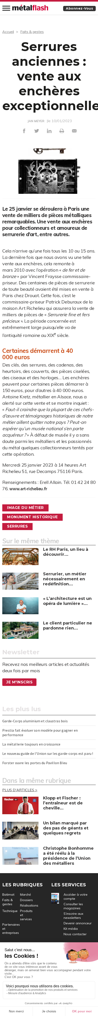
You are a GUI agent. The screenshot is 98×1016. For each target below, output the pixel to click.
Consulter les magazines (73, 906)
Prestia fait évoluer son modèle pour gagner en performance (40, 732)
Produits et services (26, 915)
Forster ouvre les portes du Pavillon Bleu (34, 763)
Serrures (17, 526)
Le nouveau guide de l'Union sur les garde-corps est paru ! (47, 753)
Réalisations (29, 905)
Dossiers (26, 900)
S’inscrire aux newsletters (73, 916)
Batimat (8, 894)
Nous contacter (75, 934)
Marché (25, 894)
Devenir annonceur (78, 923)
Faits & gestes (32, 31)
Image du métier (25, 507)
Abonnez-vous (79, 8)
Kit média (71, 929)
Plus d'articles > (19, 790)
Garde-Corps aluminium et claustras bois (35, 721)
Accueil (8, 31)
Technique (10, 911)
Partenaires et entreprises (11, 928)
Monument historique (32, 517)
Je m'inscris (19, 682)
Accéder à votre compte (76, 896)
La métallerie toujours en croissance (31, 744)
